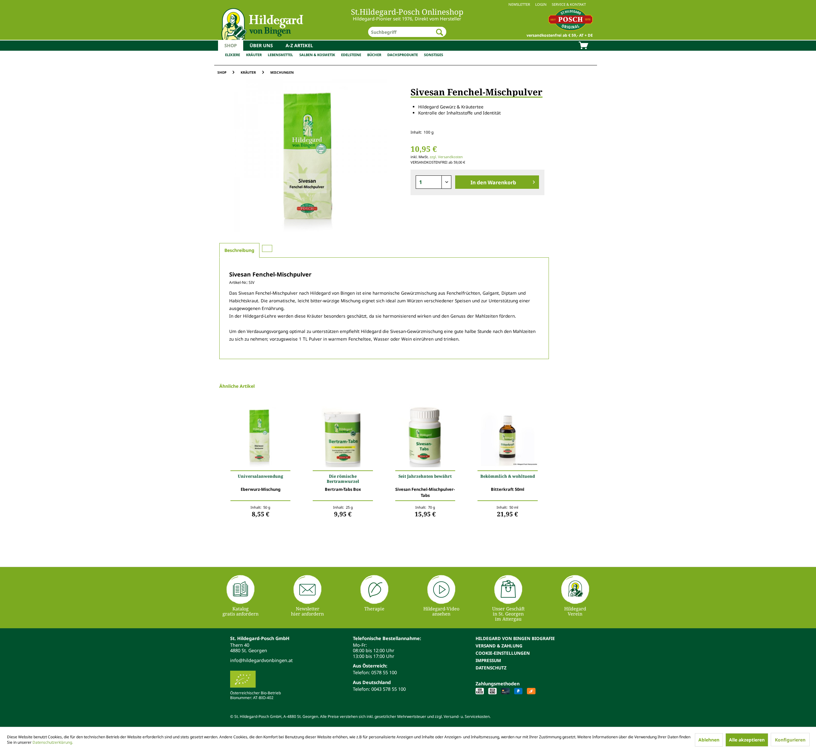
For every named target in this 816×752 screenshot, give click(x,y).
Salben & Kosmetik (317, 54)
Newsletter (519, 4)
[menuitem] (408, 4)
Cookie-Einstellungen (503, 653)
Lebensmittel (280, 54)
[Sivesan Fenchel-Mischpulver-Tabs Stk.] (425, 437)
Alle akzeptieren (747, 740)
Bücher (374, 54)
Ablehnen (708, 740)
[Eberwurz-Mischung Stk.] (260, 437)
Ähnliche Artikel (237, 386)
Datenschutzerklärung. (53, 742)
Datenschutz (491, 668)
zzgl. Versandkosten (446, 156)
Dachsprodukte (402, 54)
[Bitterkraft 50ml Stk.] (507, 437)
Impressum (488, 660)
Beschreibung (239, 250)
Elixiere (232, 54)
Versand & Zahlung (499, 646)
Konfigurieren (790, 740)
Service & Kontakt (569, 4)
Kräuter (254, 54)
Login (541, 4)
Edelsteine (351, 54)
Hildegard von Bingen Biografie (515, 638)
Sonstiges (433, 54)
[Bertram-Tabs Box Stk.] (343, 437)
